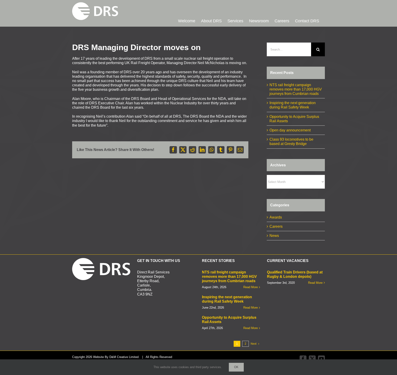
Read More (250, 287)
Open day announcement (290, 130)
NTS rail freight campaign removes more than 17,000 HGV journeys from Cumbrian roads (295, 89)
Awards (275, 217)
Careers (276, 226)
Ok (236, 367)
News (274, 236)
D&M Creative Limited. (124, 357)
